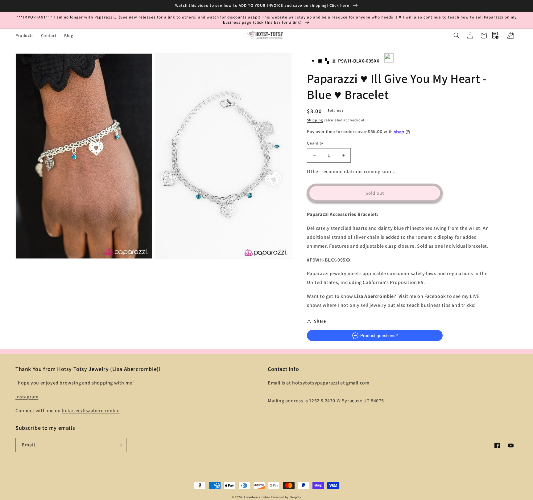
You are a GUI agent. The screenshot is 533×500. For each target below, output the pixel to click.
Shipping (315, 120)
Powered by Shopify (286, 497)
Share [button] (320, 321)
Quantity (315, 143)
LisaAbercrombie (257, 497)
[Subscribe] (119, 445)
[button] (456, 35)
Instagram (26, 396)
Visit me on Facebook (422, 296)
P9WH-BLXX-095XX (358, 61)
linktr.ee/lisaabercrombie (90, 410)
